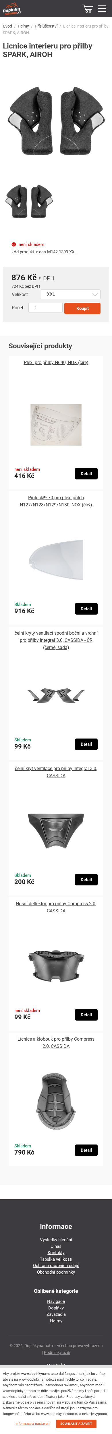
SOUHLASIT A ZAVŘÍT (76, 1424)
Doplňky (56, 1308)
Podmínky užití (57, 1352)
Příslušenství (46, 26)
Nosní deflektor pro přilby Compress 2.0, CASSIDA (56, 907)
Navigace (56, 1301)
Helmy (23, 26)
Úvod (7, 26)
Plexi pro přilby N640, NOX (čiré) (56, 362)
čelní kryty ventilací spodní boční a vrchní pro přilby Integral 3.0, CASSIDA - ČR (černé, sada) (56, 640)
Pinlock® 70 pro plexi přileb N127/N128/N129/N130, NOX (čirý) (56, 501)
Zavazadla (56, 1314)
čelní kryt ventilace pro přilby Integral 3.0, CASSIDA (56, 772)
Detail (86, 473)
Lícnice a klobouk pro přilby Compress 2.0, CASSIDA (56, 1042)
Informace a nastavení (33, 1424)
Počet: (18, 307)
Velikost (20, 294)
